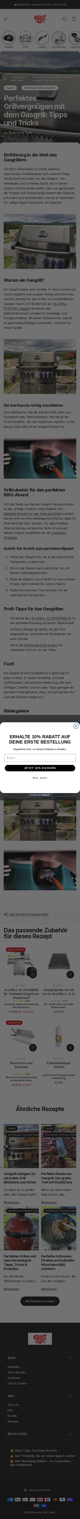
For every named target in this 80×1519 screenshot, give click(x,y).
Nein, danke (40, 778)
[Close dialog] (76, 726)
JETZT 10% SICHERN (40, 768)
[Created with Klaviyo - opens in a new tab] (40, 795)
